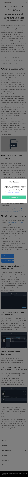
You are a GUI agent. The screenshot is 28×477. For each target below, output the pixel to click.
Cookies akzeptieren (14, 197)
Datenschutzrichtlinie (13, 192)
